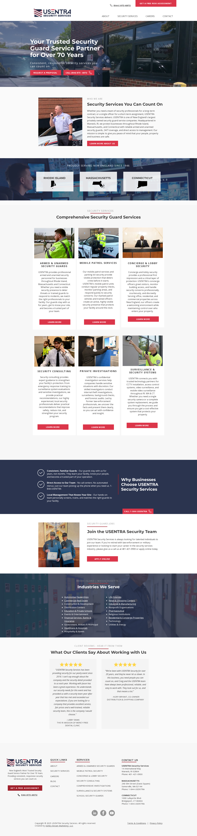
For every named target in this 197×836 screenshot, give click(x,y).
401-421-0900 (129, 549)
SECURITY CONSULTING (88, 780)
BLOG (53, 781)
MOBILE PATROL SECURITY (90, 771)
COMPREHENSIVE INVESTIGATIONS (94, 785)
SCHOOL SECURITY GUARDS (90, 795)
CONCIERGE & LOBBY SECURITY (92, 775)
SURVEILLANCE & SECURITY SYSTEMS (94, 790)
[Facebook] (103, 813)
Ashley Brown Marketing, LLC (59, 825)
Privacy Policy (156, 823)
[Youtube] (112, 813)
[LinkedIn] (95, 813)
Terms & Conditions (136, 823)
